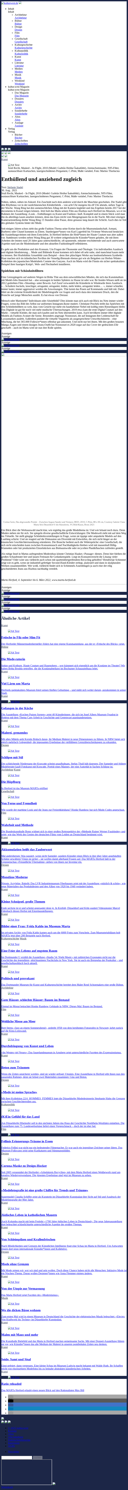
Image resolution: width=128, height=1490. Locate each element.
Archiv (18, 107)
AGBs (11, 1446)
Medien (19, 71)
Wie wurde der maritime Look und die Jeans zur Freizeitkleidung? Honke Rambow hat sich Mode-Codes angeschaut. (63, 806)
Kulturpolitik (21, 53)
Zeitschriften (21, 143)
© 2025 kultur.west (18, 1428)
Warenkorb (7, 1487)
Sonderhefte (21, 113)
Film (17, 35)
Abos (17, 119)
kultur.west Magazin (18, 89)
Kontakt (12, 1431)
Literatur (19, 65)
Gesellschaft (21, 41)
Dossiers (19, 101)
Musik (18, 77)
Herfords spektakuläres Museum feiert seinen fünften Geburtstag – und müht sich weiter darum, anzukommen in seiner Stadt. (63, 688)
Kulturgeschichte (23, 47)
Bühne (18, 23)
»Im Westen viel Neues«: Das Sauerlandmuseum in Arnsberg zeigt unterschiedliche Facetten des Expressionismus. (61, 1049)
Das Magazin (22, 95)
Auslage (19, 125)
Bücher (18, 137)
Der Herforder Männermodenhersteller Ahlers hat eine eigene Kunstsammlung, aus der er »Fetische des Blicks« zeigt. (63, 640)
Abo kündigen (15, 1437)
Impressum (14, 1443)
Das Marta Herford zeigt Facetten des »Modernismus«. (30, 1291)
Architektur (21, 17)
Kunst (18, 59)
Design (18, 29)
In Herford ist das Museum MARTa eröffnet (24, 785)
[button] (10, 1397)
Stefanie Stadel (15, 187)
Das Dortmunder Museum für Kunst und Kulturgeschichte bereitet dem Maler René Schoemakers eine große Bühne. (62, 981)
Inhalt (11, 11)
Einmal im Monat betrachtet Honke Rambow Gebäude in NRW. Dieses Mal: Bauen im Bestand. (52, 1003)
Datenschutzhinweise (19, 1440)
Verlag (11, 131)
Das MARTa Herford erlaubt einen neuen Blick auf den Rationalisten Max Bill (42, 1387)
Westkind (19, 83)
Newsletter (13, 1451)
